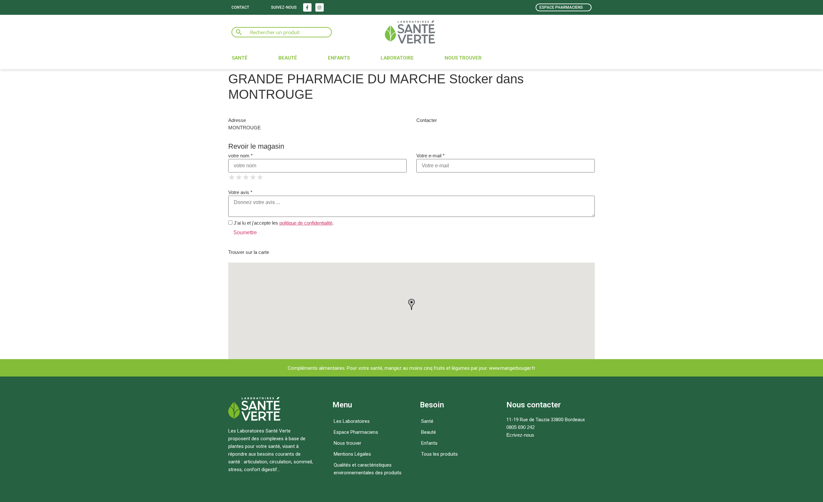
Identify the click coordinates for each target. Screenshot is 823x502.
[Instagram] (319, 7)
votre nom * (240, 155)
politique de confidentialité (305, 223)
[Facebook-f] (307, 7)
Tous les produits (439, 454)
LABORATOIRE (397, 58)
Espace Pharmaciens (356, 432)
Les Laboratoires (352, 421)
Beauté (287, 58)
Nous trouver (463, 58)
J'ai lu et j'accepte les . (283, 222)
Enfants (339, 58)
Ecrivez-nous (520, 435)
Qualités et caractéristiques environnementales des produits (368, 469)
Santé (240, 58)
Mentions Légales (352, 454)
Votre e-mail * (430, 155)
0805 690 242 (520, 427)
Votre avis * (240, 192)
